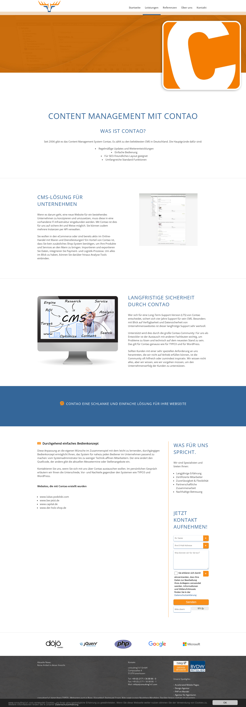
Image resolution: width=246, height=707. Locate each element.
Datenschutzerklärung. (67, 704)
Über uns (186, 7)
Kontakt (202, 7)
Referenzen (170, 7)
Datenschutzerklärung (185, 595)
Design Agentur (182, 688)
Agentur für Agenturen (185, 694)
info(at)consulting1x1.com (145, 684)
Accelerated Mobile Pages (187, 684)
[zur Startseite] (49, 7)
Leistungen (151, 7)
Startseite (135, 7)
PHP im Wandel (182, 691)
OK (225, 702)
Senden (191, 602)
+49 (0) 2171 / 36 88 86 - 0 (144, 678)
